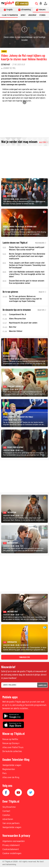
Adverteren (7, 819)
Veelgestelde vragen (11, 765)
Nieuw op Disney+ (11, 743)
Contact (6, 811)
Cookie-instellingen (11, 853)
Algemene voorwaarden (13, 841)
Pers (4, 773)
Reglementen (8, 769)
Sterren (42, 15)
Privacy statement (11, 845)
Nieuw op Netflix (10, 739)
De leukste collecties (12, 751)
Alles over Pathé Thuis (12, 747)
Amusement (32, 15)
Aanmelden (42, 685)
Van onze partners (11, 823)
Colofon (6, 815)
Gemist (23, 15)
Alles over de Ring (10, 777)
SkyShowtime (9, 807)
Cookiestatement (10, 849)
